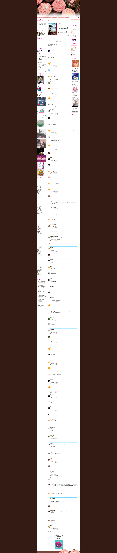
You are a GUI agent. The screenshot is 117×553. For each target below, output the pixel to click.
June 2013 (38, 226)
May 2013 (38, 227)
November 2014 (39, 210)
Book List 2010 (39, 94)
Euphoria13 (51, 109)
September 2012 (39, 235)
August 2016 (38, 190)
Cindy (41, 32)
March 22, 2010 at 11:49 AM (54, 173)
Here (40, 27)
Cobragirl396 (51, 510)
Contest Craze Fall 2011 (41, 295)
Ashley (51, 525)
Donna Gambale (52, 427)
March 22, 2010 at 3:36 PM (54, 269)
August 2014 (38, 213)
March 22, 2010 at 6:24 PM (54, 333)
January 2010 (38, 265)
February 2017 (38, 184)
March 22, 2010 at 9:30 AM (54, 133)
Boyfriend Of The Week (41, 291)
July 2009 (38, 271)
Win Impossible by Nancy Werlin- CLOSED (58, 20)
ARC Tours (57, 17)
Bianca (51, 379)
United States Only (41, 305)
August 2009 (38, 270)
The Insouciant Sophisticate (53, 236)
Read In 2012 (40, 301)
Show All (45, 71)
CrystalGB (51, 188)
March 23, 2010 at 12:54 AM (54, 398)
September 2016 (39, 189)
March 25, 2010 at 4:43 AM (54, 489)
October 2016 (38, 188)
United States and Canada (41, 304)
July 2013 (38, 225)
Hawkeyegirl (51, 347)
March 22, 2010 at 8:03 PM (54, 364)
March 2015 (38, 206)
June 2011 (38, 249)
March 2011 (38, 252)
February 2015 (38, 207)
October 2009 (38, 268)
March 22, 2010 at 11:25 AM (54, 161)
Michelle (51, 247)
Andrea (51, 335)
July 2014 (38, 214)
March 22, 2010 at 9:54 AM (54, 149)
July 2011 (38, 248)
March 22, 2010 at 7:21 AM (54, 60)
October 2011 (38, 245)
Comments (73, 32)
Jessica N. (51, 62)
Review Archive (62, 17)
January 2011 (38, 254)
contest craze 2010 (51, 45)
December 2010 (39, 255)
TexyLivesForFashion (52, 224)
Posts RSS (46, 17)
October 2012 (38, 234)
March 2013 (38, 229)
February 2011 (38, 253)
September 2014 (39, 212)
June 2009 (38, 272)
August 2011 (38, 247)
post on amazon (40, 300)
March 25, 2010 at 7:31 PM (54, 502)
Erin (50, 443)
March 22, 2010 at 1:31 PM (54, 208)
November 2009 (39, 267)
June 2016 (38, 192)
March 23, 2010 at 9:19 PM (54, 462)
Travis (51, 259)
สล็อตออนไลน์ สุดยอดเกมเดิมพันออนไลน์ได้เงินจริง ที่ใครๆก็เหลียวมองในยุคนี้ (42, 69)
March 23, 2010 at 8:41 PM (54, 456)
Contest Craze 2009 (41, 292)
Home (38, 17)
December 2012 (39, 232)
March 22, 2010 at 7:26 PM (54, 345)
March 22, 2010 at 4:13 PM (54, 301)
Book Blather (39, 67)
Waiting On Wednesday (41, 306)
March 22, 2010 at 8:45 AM (54, 107)
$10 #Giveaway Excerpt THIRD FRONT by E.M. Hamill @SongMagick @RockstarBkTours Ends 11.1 (42, 65)
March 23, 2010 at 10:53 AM (54, 410)
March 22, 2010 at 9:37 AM (54, 141)
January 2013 (38, 231)
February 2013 (38, 230)
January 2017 (38, 185)
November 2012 (39, 233)
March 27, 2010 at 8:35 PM (54, 529)
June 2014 (38, 215)
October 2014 (38, 211)
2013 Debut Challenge (41, 286)
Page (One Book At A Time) (53, 175)
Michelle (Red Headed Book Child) (54, 87)
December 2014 (39, 209)
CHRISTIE (51, 366)
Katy (50, 406)
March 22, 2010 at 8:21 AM (54, 79)
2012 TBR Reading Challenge (42, 285)
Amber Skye (51, 435)
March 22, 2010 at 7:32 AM (54, 66)
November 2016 (39, 187)
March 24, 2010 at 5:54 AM (54, 475)
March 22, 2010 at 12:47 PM (54, 192)
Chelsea (51, 477)
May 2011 (38, 250)
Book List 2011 (38, 95)
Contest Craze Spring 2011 (42, 296)
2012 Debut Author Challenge (42, 282)
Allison (51, 394)
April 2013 (38, 228)
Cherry (51, 242)
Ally (50, 266)
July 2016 (38, 191)
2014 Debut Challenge (41, 287)
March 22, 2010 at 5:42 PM (54, 320)
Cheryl (51, 81)
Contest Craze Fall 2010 (41, 294)
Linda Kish (51, 329)
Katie (51, 170)
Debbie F (51, 75)
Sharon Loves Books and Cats (41, 61)
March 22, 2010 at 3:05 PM (54, 251)
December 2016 (39, 186)
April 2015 (38, 205)
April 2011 (38, 251)
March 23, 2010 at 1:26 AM (54, 404)
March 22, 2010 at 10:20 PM (54, 392)
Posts (72, 31)
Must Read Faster (40, 59)
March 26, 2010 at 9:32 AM (54, 523)
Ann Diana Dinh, (52, 498)
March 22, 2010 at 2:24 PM (54, 227)
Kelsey (51, 201)
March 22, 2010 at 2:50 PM (54, 240)
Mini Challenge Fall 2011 (41, 299)
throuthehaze (51, 317)
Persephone (51, 452)
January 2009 (38, 274)
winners (40, 308)
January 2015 (38, 208)
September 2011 (39, 246)
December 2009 (39, 266)
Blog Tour (40, 290)
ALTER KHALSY (40, 62)
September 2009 (39, 269)
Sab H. (51, 458)
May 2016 (38, 193)
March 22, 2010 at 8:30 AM (54, 94)
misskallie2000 (51, 310)
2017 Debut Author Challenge (42, 289)
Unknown (51, 129)
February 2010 (38, 264)
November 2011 (39, 244)
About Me (41, 17)
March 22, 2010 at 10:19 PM (54, 383)
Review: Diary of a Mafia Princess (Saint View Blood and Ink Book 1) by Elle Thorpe (42, 57)
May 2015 (38, 204)
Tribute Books (51, 419)
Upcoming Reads (51, 17)
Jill (60, 39)
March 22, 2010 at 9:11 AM (54, 114)
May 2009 (38, 273)
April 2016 (38, 194)
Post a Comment (50, 531)
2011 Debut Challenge (41, 281)
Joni (50, 278)
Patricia (51, 103)
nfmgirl (51, 157)
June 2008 (38, 275)
